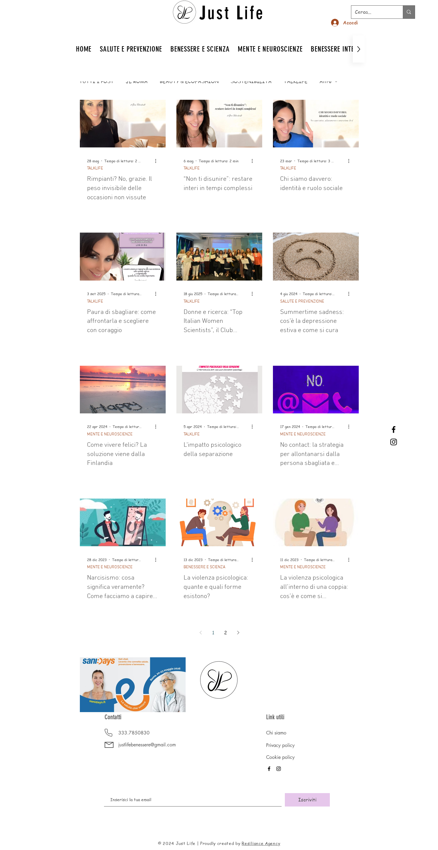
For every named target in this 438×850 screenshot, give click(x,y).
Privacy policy (280, 745)
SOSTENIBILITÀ (251, 81)
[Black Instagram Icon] (393, 442)
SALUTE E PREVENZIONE (302, 301)
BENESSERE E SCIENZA (204, 567)
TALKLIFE (295, 81)
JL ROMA (137, 81)
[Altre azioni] (157, 160)
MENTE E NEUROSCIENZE (110, 434)
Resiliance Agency (261, 843)
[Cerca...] (408, 12)
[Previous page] (200, 632)
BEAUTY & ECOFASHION (189, 81)
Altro (325, 81)
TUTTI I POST (96, 81)
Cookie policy (280, 757)
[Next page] (238, 632)
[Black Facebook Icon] (393, 429)
